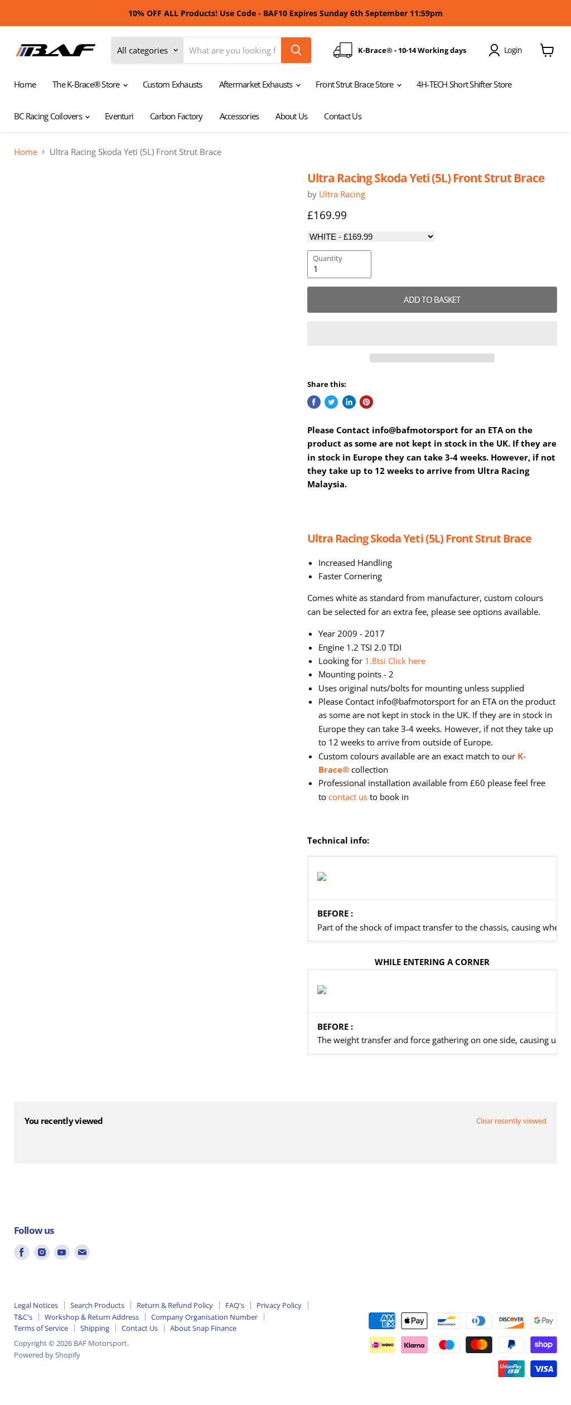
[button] (432, 333)
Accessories (239, 116)
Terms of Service (41, 1328)
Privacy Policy (279, 1305)
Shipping (94, 1328)
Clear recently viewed (511, 1121)
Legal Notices (36, 1305)
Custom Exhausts (172, 84)
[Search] (296, 50)
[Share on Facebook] (314, 402)
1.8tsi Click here (395, 660)
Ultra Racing (342, 194)
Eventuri (119, 116)
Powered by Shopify (47, 1355)
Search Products (97, 1305)
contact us (347, 796)
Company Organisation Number (204, 1317)
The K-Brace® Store (87, 84)
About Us (291, 116)
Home (25, 84)
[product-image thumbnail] (39, 198)
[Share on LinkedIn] (349, 402)
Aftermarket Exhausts (256, 84)
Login (513, 50)
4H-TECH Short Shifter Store (464, 84)
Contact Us (342, 116)
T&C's (23, 1317)
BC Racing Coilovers (49, 116)
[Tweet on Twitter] (331, 402)
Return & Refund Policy (175, 1305)
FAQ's (234, 1305)
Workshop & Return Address (92, 1317)
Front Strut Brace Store (355, 84)
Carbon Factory (176, 116)
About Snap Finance (203, 1328)
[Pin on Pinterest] (366, 402)
